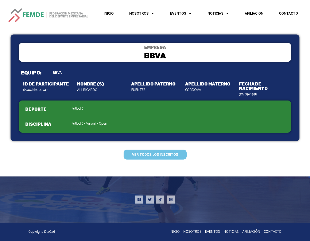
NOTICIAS (216, 13)
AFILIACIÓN (254, 13)
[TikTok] (160, 200)
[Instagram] (171, 200)
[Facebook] (139, 200)
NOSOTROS (139, 13)
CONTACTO (288, 13)
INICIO (109, 13)
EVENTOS (178, 13)
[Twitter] (150, 200)
